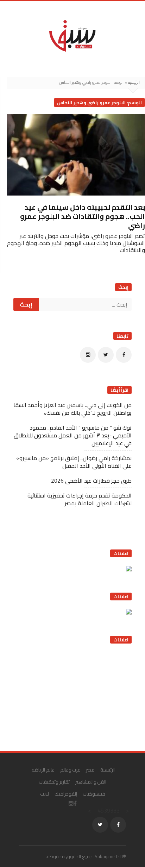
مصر (90, 769)
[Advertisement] (79, 695)
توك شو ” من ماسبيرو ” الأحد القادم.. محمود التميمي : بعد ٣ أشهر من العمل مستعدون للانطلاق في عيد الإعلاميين (73, 435)
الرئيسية (134, 82)
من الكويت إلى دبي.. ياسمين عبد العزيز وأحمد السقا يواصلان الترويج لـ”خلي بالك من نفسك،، (72, 409)
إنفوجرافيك (66, 793)
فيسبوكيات (94, 793)
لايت (44, 793)
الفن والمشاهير (91, 781)
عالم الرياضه (43, 769)
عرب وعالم (70, 769)
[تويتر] (106, 355)
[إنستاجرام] (88, 355)
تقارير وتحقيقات (54, 781)
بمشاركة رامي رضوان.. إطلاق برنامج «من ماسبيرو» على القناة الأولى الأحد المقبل (74, 462)
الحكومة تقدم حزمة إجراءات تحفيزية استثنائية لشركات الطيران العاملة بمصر (79, 499)
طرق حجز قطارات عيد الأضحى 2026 (91, 480)
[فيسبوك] (124, 355)
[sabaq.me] (72, 35)
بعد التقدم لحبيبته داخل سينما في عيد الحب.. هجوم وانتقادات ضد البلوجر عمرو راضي (82, 216)
